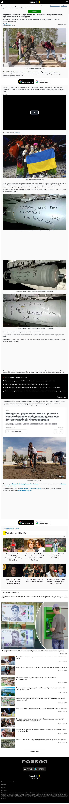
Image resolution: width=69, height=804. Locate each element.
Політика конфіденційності (9, 781)
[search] (2, 2)
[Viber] (32, 761)
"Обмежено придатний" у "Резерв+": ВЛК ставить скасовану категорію (30, 381)
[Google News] (36, 761)
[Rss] (24, 761)
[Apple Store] (28, 769)
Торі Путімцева (7, 24)
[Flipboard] (41, 761)
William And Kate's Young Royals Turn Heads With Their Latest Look (55, 581)
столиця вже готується (24, 490)
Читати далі (34, 751)
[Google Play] (40, 769)
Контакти (4, 790)
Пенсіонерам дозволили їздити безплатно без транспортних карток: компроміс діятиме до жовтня (35, 392)
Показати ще (61, 397)
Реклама (3, 784)
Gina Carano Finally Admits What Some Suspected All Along (13, 581)
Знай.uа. (17, 133)
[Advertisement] (34, 245)
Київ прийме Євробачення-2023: (30, 488)
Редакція (3, 787)
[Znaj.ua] (34, 2)
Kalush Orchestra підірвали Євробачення (25, 484)
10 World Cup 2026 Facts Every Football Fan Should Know (56, 556)
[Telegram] (28, 761)
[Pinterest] (45, 761)
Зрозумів (34, 11)
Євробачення (10, 528)
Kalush (17, 528)
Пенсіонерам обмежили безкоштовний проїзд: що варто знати (26, 384)
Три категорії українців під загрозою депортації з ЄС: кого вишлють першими (32, 387)
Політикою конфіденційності (58, 6)
